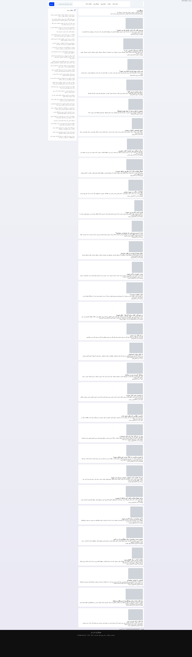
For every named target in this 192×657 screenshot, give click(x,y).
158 (137, 629)
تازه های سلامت (132, 13)
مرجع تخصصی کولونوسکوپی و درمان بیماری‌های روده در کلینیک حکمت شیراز (63, 52)
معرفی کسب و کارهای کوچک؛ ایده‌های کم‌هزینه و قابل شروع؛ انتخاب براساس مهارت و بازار (63, 15)
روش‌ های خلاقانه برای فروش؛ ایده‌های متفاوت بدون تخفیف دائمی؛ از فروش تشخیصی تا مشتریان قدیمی (63, 19)
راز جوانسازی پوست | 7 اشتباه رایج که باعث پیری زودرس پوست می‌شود (64, 91)
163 (129, 629)
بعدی (120, 629)
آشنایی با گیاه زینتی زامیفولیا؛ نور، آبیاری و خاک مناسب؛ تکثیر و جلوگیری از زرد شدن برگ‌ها (62, 79)
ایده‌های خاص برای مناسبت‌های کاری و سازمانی (64, 120)
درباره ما (142, 636)
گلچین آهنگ (134, 634)
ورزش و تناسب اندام (115, 13)
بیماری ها (141, 13)
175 (122, 629)
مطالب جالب (88, 4)
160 (134, 629)
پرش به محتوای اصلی (186, 0)
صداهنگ (120, 634)
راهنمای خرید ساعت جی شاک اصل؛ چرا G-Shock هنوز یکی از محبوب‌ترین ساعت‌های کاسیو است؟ (63, 117)
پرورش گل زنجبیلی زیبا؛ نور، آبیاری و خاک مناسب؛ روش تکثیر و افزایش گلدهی (63, 74)
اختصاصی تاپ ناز (130, 319)
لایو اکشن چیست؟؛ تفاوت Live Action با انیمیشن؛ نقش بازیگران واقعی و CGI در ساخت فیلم (63, 66)
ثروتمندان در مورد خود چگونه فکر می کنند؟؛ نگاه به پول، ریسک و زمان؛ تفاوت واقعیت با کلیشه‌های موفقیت (62, 62)
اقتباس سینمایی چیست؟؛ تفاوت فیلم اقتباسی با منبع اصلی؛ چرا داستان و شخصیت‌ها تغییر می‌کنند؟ (63, 70)
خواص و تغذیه (125, 13)
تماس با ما (138, 636)
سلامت (109, 4)
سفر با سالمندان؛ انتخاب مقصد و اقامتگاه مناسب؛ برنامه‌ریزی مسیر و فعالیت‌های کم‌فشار (64, 113)
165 (126, 629)
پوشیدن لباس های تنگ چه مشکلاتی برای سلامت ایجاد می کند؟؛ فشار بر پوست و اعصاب (63, 100)
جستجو (51, 4)
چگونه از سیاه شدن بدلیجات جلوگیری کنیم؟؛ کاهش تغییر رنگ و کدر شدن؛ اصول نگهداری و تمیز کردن (63, 83)
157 (139, 629)
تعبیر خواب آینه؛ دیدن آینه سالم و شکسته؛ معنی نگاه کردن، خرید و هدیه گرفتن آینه (63, 24)
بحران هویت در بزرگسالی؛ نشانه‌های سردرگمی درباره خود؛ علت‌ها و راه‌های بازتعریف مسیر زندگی (63, 108)
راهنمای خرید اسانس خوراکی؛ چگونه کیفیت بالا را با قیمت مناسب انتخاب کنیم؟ (63, 96)
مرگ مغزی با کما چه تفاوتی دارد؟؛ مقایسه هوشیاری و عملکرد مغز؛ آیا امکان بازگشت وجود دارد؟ (63, 104)
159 (136, 629)
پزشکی (137, 13)
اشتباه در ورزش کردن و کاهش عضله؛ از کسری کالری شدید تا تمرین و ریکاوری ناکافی (63, 39)
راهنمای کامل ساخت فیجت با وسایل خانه (65, 31)
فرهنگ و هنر (96, 4)
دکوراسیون (103, 4)
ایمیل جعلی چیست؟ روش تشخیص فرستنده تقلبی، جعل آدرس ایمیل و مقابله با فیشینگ (63, 132)
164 (128, 629)
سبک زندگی (115, 4)
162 (131, 629)
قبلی (143, 629)
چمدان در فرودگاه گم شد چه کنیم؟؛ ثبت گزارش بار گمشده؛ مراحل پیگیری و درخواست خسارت (63, 48)
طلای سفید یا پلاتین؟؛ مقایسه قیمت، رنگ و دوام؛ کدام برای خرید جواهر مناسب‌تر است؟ (63, 87)
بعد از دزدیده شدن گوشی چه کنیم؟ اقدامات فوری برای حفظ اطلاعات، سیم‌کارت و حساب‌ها (62, 137)
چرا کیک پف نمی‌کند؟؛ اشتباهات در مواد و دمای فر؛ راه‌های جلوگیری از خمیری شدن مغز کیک (63, 44)
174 (124, 629)
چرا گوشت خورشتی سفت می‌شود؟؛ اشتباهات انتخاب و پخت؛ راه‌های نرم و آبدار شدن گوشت (62, 28)
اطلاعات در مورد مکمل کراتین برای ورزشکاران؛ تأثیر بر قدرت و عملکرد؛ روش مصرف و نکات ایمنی (63, 35)
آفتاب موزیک (124, 634)
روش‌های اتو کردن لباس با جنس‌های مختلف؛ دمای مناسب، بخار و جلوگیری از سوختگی (64, 128)
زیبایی (121, 13)
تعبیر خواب (129, 634)
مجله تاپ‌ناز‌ (136, 4)
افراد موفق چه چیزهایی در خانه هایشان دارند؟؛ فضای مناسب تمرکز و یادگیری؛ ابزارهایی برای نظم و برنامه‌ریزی (63, 57)
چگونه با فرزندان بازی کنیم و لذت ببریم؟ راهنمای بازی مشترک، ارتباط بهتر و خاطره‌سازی (63, 124)
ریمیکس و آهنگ (140, 634)
